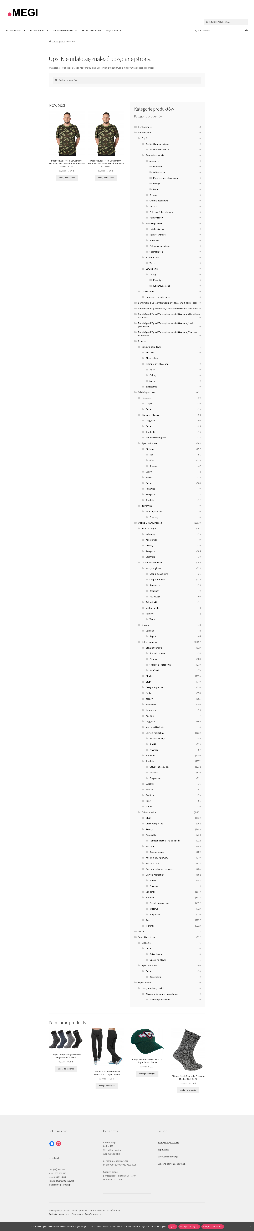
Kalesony (150, 534)
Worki (152, 619)
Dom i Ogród (144, 132)
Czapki (149, 403)
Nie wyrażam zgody (189, 1226)
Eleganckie (155, 778)
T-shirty (150, 795)
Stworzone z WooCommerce (86, 1214)
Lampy (152, 274)
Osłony (152, 375)
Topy (148, 800)
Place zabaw (152, 358)
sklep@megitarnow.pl (60, 1184)
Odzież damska (13, 30)
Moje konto (112, 30)
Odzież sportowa (146, 392)
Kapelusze (154, 585)
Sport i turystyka (146, 937)
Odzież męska (37, 30)
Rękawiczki (151, 602)
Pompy (156, 183)
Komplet (154, 466)
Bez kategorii (145, 126)
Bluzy (148, 681)
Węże (155, 189)
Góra (151, 460)
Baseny (153, 195)
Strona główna (58, 41)
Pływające (158, 280)
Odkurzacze (159, 172)
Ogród (145, 138)
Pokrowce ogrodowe (159, 245)
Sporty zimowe (149, 443)
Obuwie (145, 624)
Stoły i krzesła (156, 251)
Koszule (150, 715)
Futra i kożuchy (156, 738)
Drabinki (157, 166)
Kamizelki (151, 704)
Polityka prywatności (168, 1142)
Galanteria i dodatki (63, 30)
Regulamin (163, 1149)
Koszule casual (156, 851)
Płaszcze (153, 749)
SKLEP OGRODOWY (91, 30)
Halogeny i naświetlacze (158, 297)
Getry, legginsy (156, 954)
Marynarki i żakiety (155, 727)
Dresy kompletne (154, 687)
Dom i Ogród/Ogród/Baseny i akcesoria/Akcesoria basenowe (168, 308)
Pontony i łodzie (154, 511)
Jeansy (149, 698)
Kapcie (152, 636)
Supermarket (144, 982)
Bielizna (150, 449)
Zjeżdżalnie (151, 386)
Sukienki (150, 783)
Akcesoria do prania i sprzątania (162, 993)
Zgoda (172, 1226)
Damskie (150, 630)
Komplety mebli (157, 234)
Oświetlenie (152, 268)
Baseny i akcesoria (155, 155)
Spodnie (150, 500)
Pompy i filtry (156, 217)
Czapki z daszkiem (158, 573)
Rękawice (150, 488)
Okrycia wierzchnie (155, 732)
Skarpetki (150, 551)
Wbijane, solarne (161, 285)
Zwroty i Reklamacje (168, 1156)
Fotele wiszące (156, 228)
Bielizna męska (149, 528)
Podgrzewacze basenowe (165, 177)
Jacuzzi (153, 206)
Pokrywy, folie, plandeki (161, 212)
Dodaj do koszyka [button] (67, 177)
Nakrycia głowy (153, 568)
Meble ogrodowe (154, 223)
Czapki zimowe (157, 579)
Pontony (153, 517)
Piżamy (149, 545)
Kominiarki (155, 976)
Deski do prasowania (159, 999)
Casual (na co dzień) (159, 766)
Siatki (152, 380)
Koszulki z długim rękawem (159, 868)
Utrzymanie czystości (152, 988)
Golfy (148, 693)
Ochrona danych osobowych (172, 1163)
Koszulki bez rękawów (157, 857)
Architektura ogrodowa (157, 143)
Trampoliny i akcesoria (157, 363)
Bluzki (149, 676)
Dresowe (153, 772)
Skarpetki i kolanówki (160, 664)
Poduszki (154, 240)
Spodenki (150, 431)
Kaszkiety (154, 590)
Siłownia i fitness (150, 414)
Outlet (141, 931)
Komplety (151, 710)
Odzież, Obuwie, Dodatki (150, 522)
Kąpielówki (151, 539)
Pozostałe (154, 596)
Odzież (149, 409)
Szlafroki (150, 556)
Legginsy (150, 420)
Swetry (149, 789)
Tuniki (149, 806)
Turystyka (147, 505)
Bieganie (146, 397)
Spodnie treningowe (156, 437)
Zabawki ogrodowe (151, 346)
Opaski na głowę (157, 959)
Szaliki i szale (152, 607)
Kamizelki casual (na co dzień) (164, 840)
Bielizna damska (154, 647)
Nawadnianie (152, 257)
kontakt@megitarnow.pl (61, 1180)
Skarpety (150, 494)
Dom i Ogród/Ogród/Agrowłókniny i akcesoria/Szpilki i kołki (167, 302)
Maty (151, 369)
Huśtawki (150, 352)
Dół (151, 454)
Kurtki (149, 477)
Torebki (149, 613)
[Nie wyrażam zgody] (250, 1226)
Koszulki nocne (157, 653)
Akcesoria (154, 160)
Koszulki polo (152, 863)
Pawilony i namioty (159, 149)
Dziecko (142, 341)
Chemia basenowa (158, 200)
